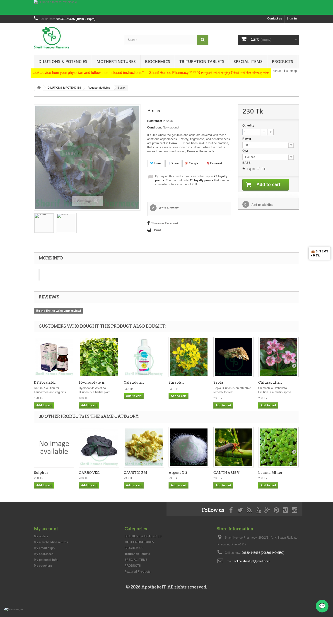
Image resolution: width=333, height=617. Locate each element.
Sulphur (41, 473)
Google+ (194, 163)
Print (157, 230)
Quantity (248, 125)
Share (174, 163)
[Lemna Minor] (278, 447)
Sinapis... (176, 382)
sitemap (291, 71)
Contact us (274, 18)
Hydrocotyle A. (92, 382)
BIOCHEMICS (157, 61)
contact (277, 71)
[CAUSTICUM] (144, 447)
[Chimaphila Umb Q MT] (278, 357)
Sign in (292, 18)
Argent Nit (178, 473)
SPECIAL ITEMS (248, 61)
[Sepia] (233, 357)
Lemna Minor (270, 473)
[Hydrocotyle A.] (99, 357)
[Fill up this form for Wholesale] (166, 7)
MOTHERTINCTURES (116, 61)
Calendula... (134, 382)
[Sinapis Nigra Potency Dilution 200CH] (189, 357)
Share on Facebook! (165, 223)
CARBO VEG (89, 473)
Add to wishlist (262, 204)
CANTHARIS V (226, 473)
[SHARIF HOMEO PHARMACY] (76, 38)
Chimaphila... (270, 382)
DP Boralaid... (45, 382)
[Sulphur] (54, 447)
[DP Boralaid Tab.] (54, 357)
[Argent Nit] (189, 447)
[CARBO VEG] (99, 447)
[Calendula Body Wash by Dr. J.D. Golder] (144, 357)
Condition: (154, 127)
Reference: (154, 121)
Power (247, 138)
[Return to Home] (38, 88)
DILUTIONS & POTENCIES (63, 61)
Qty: (245, 150)
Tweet (157, 163)
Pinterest (215, 163)
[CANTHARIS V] (233, 447)
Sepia (218, 382)
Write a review (168, 208)
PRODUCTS (282, 61)
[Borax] (44, 223)
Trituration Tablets (201, 61)
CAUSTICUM (135, 473)
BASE (246, 163)
